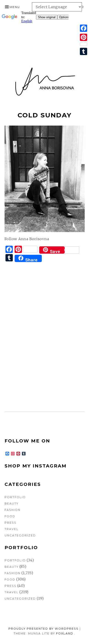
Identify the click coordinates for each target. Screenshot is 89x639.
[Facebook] (83, 28)
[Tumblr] (83, 51)
